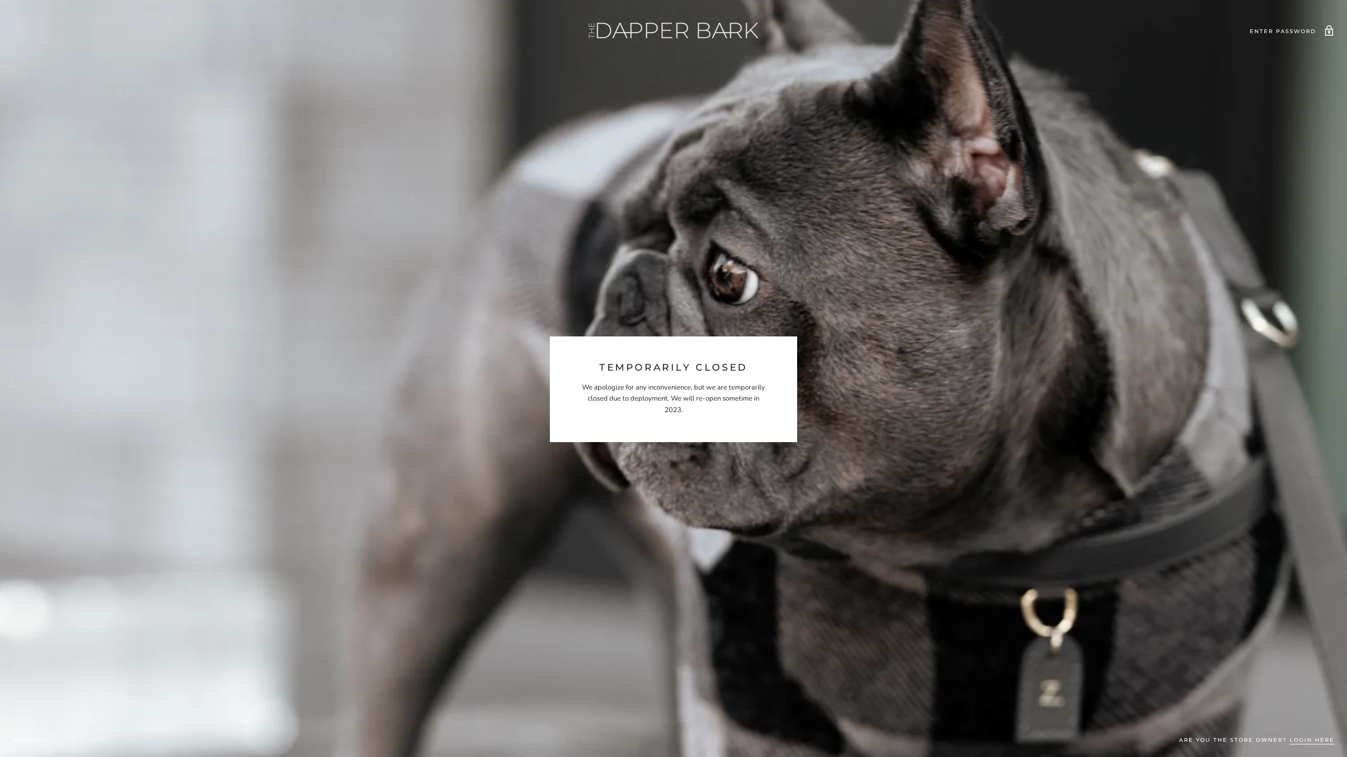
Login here (1312, 739)
